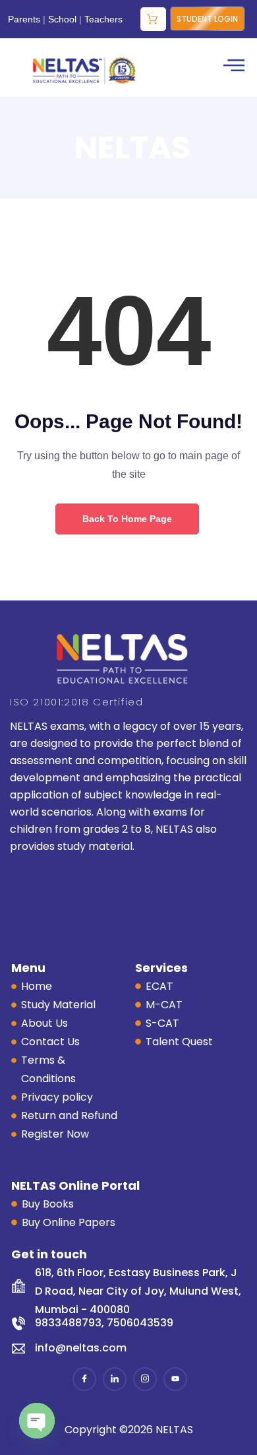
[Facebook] (84, 1379)
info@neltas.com (81, 1347)
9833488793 (68, 1322)
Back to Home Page (127, 518)
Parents (24, 19)
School (62, 19)
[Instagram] (145, 1379)
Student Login (207, 18)
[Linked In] (115, 1379)
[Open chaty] (37, 1421)
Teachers (103, 19)
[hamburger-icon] (232, 67)
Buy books (153, 19)
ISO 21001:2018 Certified (76, 702)
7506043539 (140, 1322)
